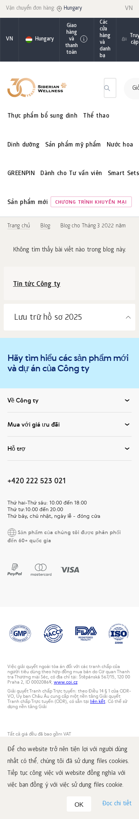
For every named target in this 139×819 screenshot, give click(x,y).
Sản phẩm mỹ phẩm (73, 145)
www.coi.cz (65, 682)
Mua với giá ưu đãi (33, 424)
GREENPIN (21, 173)
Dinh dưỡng (23, 145)
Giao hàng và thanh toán (71, 39)
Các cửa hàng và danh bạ (105, 39)
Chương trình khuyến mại (91, 202)
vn (9, 39)
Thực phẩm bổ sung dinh (42, 116)
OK (79, 804)
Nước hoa (120, 145)
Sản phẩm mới (27, 202)
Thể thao (96, 116)
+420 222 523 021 (36, 481)
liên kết (97, 701)
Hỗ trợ (16, 448)
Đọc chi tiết (117, 804)
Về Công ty (23, 400)
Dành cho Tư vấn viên (71, 173)
